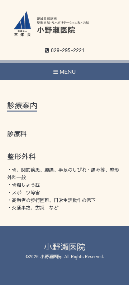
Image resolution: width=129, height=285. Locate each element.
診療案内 (22, 106)
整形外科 (21, 156)
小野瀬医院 (64, 246)
